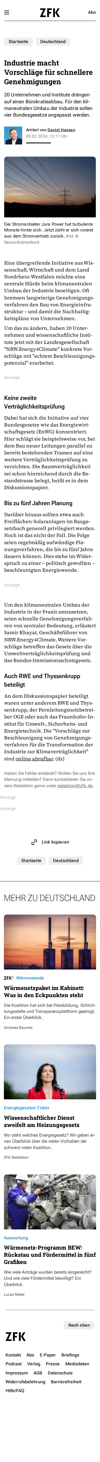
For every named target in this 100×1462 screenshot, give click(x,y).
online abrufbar (34, 758)
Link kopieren (55, 842)
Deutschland (53, 41)
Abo (92, 12)
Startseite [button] (50, 12)
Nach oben (79, 1325)
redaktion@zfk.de (74, 785)
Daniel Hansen (61, 130)
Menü (6, 12)
